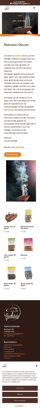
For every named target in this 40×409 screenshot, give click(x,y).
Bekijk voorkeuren (20, 400)
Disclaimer (8, 347)
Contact (7, 358)
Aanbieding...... (12, 154)
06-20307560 (9, 336)
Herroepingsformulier (12, 356)
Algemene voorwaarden (13, 345)
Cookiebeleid (19, 406)
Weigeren (20, 394)
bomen (11, 110)
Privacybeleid (9, 349)
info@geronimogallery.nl (13, 334)
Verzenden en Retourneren (14, 354)
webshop (19, 147)
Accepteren (20, 388)
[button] (37, 366)
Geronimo (16, 55)
